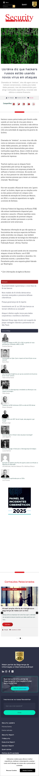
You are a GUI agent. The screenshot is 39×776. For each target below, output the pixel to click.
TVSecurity (6, 738)
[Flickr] (12, 671)
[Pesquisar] (14, 6)
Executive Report (8, 742)
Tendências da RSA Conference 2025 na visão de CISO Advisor (18, 405)
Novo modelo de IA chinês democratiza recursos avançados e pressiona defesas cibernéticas (17, 295)
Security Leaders (8, 723)
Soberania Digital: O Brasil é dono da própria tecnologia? (17, 435)
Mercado (31, 98)
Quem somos (6, 749)
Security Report (8, 735)
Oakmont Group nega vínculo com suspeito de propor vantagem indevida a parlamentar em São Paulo (19, 322)
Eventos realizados (7, 730)
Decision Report (8, 746)
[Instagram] (6, 671)
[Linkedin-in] (3, 671)
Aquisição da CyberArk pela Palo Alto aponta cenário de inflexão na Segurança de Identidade (20, 463)
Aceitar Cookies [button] (27, 770)
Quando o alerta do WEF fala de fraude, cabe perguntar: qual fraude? (18, 420)
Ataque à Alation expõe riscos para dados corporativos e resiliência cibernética (17, 314)
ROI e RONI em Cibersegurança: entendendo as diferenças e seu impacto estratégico (19, 390)
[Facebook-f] (9, 671)
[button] (6, 2)
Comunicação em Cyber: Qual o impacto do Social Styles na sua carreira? (19, 359)
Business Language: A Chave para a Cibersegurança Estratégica (19, 449)
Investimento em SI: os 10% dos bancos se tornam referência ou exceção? (18, 307)
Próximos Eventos (7, 727)
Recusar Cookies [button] (11, 770)
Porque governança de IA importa (14, 302)
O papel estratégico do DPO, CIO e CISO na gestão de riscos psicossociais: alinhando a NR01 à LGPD (18, 343)
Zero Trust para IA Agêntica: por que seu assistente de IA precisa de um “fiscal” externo (19, 375)
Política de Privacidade (10, 753)
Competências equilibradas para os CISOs (13, 478)
